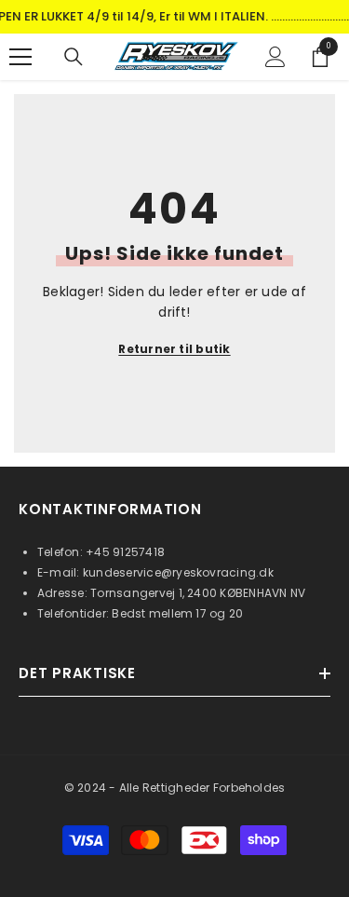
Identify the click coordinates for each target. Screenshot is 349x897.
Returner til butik (174, 349)
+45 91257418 (125, 552)
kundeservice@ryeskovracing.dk (178, 572)
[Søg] (73, 57)
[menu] (20, 57)
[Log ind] (275, 57)
